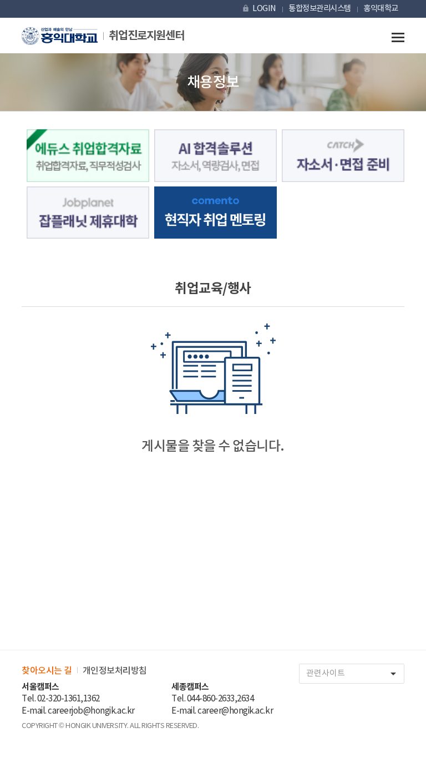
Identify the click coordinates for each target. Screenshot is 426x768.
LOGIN (259, 8)
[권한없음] (88, 155)
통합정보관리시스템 (319, 8)
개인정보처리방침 (115, 671)
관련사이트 (353, 673)
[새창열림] (343, 155)
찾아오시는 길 (47, 671)
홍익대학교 (380, 8)
